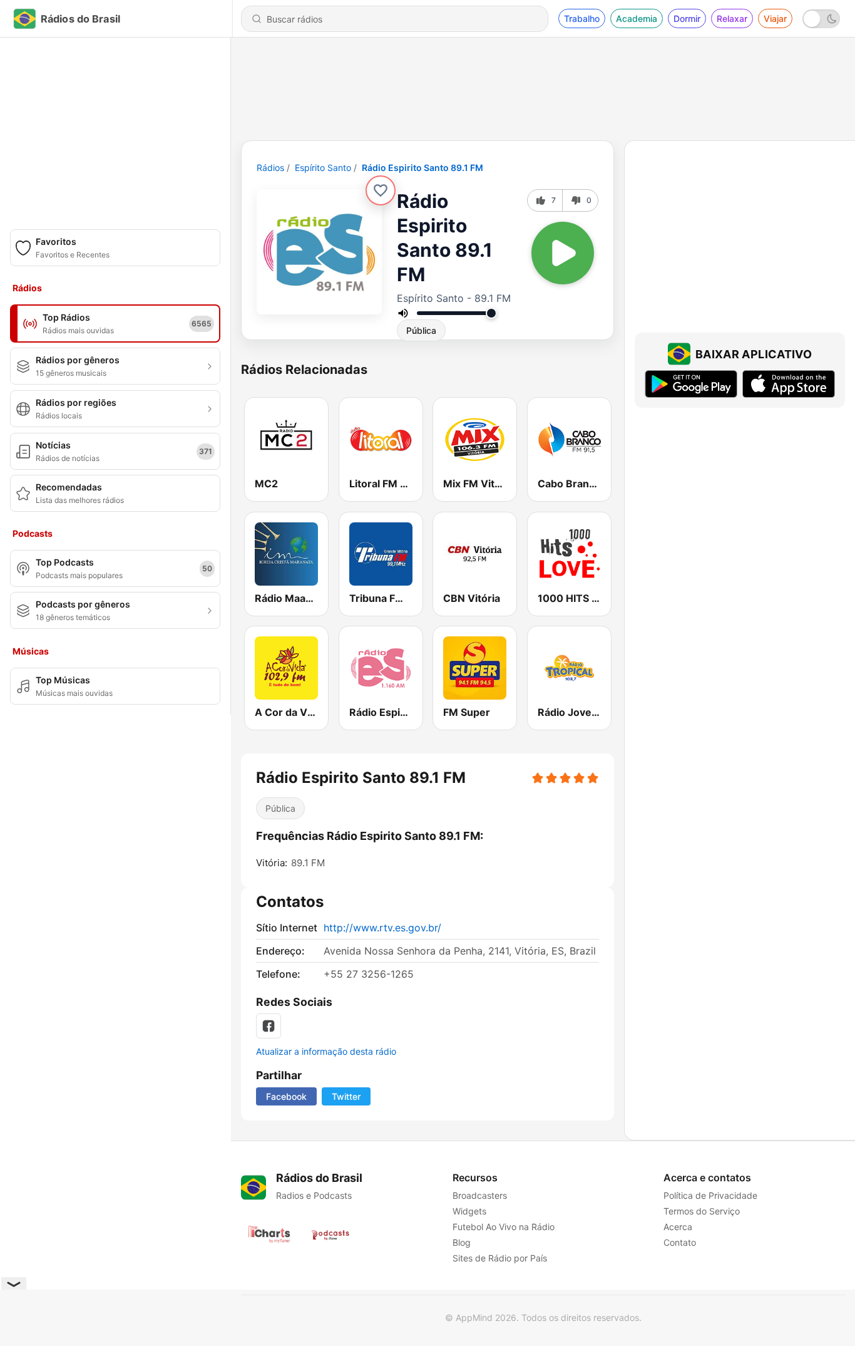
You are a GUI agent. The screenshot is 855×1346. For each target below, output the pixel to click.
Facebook (286, 1096)
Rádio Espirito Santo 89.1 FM (422, 167)
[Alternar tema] (821, 18)
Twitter (346, 1096)
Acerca (677, 1226)
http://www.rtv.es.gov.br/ (382, 927)
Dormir (686, 18)
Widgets (469, 1211)
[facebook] (268, 1025)
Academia (636, 18)
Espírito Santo (323, 167)
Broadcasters (480, 1195)
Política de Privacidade (710, 1195)
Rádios (270, 167)
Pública (421, 330)
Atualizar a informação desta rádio (326, 1051)
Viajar (775, 18)
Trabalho (582, 18)
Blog (462, 1242)
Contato (679, 1242)
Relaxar (732, 18)
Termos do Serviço (701, 1211)
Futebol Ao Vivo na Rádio (504, 1226)
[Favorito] (381, 190)
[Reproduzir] (562, 253)
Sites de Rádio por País (500, 1258)
